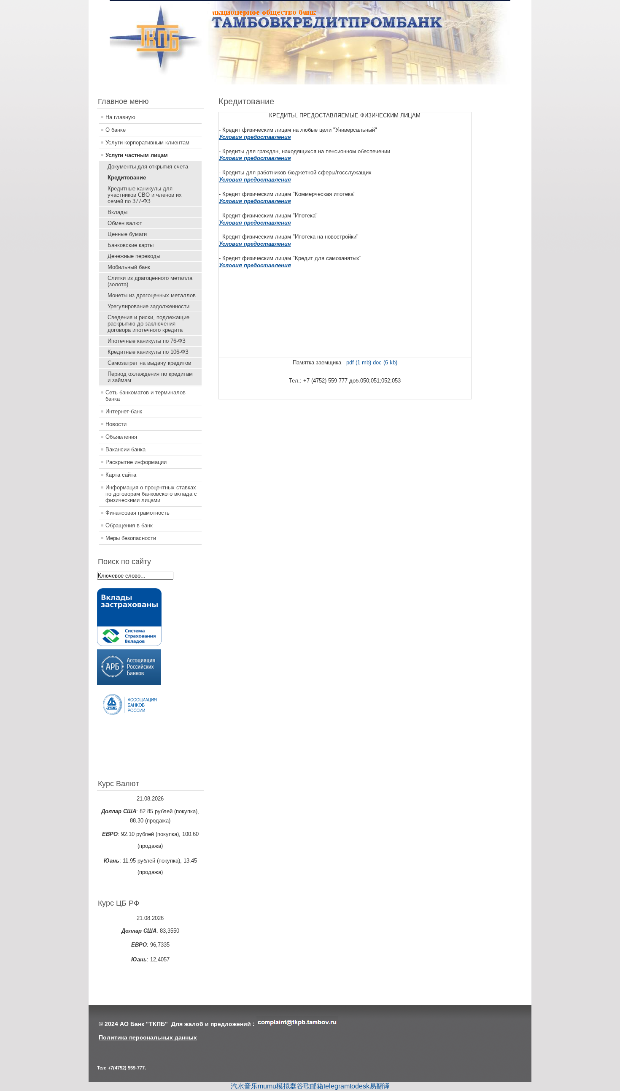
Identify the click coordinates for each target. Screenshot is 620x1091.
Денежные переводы (134, 256)
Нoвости (116, 424)
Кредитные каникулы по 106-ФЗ (148, 352)
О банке (115, 130)
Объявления (121, 437)
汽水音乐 (244, 1086)
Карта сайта (120, 475)
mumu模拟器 (277, 1086)
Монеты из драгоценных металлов (152, 295)
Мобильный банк (129, 267)
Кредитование (127, 177)
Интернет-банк (123, 411)
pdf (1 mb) (358, 362)
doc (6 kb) (385, 362)
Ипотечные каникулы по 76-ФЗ (147, 341)
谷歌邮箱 (310, 1086)
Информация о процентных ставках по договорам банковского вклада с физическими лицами (151, 493)
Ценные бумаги (127, 234)
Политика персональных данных (148, 1037)
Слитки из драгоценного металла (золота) (150, 281)
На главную (120, 117)
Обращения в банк (129, 525)
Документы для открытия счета (148, 166)
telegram (336, 1086)
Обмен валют (125, 223)
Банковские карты (131, 245)
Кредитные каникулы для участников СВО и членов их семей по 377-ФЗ (145, 194)
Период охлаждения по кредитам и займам (150, 377)
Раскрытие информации (136, 462)
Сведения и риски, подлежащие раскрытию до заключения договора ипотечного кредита (148, 323)
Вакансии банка (125, 449)
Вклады (117, 212)
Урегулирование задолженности (148, 306)
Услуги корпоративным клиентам (147, 142)
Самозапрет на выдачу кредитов (149, 363)
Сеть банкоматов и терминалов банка (145, 395)
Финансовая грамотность (137, 513)
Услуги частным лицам (136, 155)
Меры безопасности (130, 538)
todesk (359, 1086)
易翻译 (379, 1086)
